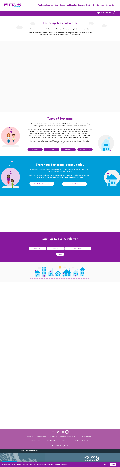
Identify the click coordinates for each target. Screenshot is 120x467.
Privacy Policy (64, 464)
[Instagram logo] (62, 432)
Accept (113, 464)
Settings (105, 464)
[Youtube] (67, 432)
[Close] (118, 464)
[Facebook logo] (53, 432)
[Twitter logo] (57, 432)
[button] (106, 13)
